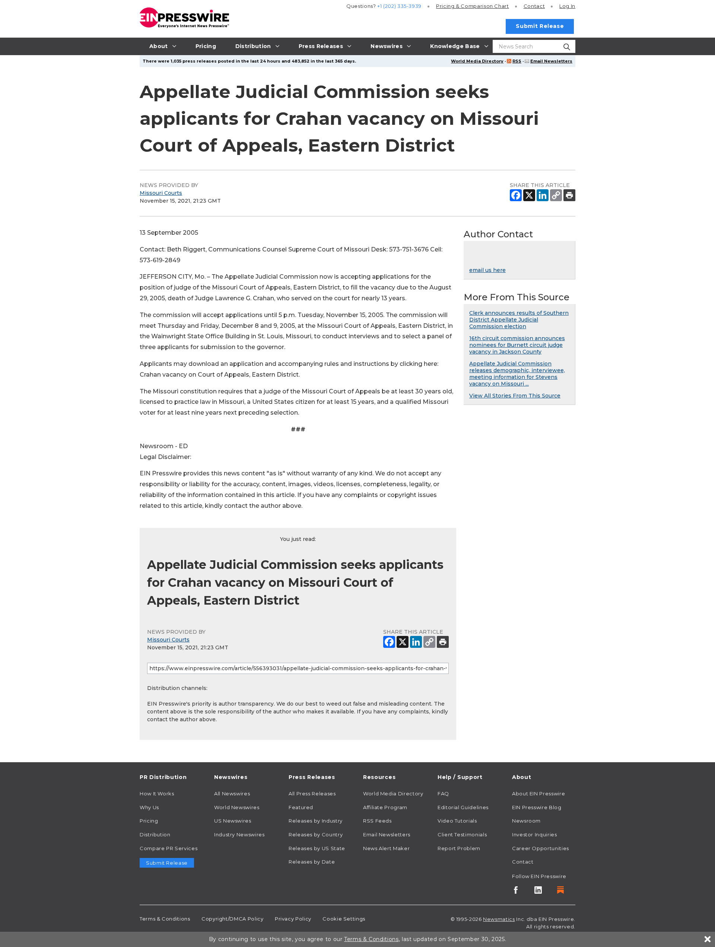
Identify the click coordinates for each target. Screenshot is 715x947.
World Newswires (237, 807)
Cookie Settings (343, 919)
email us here (487, 270)
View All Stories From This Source (514, 395)
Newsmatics (499, 919)
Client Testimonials (462, 834)
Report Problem (459, 848)
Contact (534, 6)
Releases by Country (316, 834)
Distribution (155, 834)
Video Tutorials (457, 821)
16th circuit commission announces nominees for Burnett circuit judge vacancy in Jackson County (517, 345)
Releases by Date (312, 862)
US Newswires (232, 821)
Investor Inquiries (534, 834)
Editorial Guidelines (463, 807)
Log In (567, 6)
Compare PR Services (168, 848)
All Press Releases (312, 793)
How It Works (157, 793)
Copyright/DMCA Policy (232, 919)
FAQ (443, 793)
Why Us (149, 807)
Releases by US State (317, 848)
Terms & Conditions (165, 919)
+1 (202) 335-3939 (399, 6)
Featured (301, 807)
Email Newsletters (551, 61)
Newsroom (526, 821)
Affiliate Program (385, 807)
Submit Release (540, 26)
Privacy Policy (293, 919)
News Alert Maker (386, 848)
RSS (516, 61)
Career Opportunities (540, 848)
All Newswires (232, 793)
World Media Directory (477, 61)
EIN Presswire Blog (537, 807)
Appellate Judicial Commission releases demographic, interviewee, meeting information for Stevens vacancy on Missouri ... (517, 373)
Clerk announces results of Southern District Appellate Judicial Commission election (519, 320)
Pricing (472, 6)
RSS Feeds (377, 821)
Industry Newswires (239, 834)
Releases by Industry (316, 821)
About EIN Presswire (538, 793)
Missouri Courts (161, 193)
